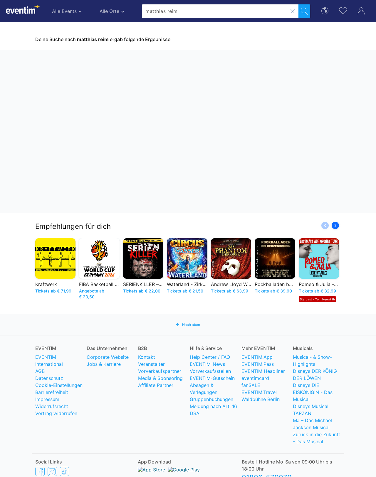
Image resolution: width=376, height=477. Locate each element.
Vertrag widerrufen (56, 413)
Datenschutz (49, 378)
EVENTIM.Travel (259, 392)
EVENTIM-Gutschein (212, 378)
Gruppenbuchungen (211, 399)
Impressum (47, 399)
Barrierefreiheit (51, 392)
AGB (40, 371)
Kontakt (146, 357)
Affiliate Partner (155, 385)
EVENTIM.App (257, 357)
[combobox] (220, 11)
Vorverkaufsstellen (210, 371)
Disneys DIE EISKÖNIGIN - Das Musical (313, 392)
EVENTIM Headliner (263, 371)
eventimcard (255, 378)
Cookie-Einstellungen (59, 385)
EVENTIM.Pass (257, 364)
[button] (292, 11)
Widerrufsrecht (51, 406)
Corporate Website (108, 357)
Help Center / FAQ (210, 357)
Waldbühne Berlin (260, 399)
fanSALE (250, 385)
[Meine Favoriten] (343, 10)
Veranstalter (151, 364)
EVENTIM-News (207, 364)
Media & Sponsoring (160, 378)
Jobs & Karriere (104, 364)
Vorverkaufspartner (159, 371)
